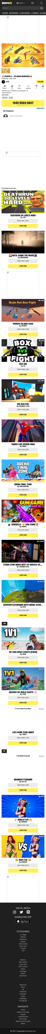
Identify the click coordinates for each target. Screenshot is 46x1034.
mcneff (24, 326)
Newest (23, 960)
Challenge (23, 998)
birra (24, 446)
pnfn (24, 654)
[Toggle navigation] (41, 3)
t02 (24, 217)
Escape (23, 948)
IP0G (24, 607)
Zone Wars (23, 964)
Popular (23, 1014)
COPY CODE (23, 226)
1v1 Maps (23, 935)
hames (24, 527)
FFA (6, 98)
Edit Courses (26, 13)
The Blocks (23, 1001)
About (23, 1023)
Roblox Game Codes (23, 1021)
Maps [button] (21, 3)
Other (23, 996)
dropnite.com (30, 1031)
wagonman (24, 258)
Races (23, 987)
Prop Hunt (23, 946)
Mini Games (23, 962)
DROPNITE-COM (24, 406)
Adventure (23, 976)
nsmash (24, 822)
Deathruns (14, 13)
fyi (24, 366)
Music (23, 969)
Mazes (23, 973)
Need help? (40, 108)
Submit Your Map (23, 1012)
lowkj (24, 734)
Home (6, 13)
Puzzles (23, 942)
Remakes (23, 994)
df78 (7, 82)
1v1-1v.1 (24, 782)
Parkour (35, 13)
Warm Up (23, 985)
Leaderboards (23, 1017)
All (23, 989)
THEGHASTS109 (24, 567)
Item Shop (23, 1019)
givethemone (24, 486)
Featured (23, 992)
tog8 (24, 694)
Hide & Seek (23, 944)
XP (12, 98)
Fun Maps (23, 971)
